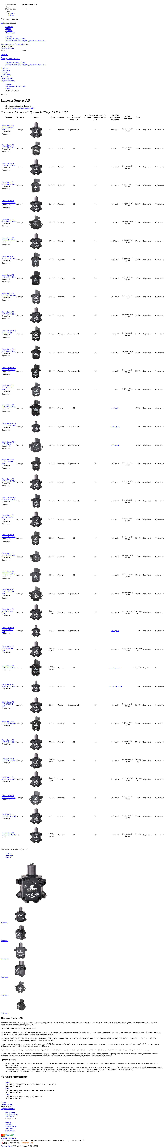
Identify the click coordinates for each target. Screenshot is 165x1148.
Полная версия (6, 1146)
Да (2, 23)
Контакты (9, 27)
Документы (5, 70)
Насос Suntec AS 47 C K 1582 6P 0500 (8, 517)
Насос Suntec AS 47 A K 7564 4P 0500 (8, 704)
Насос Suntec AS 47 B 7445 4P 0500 (8, 741)
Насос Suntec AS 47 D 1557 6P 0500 (9, 815)
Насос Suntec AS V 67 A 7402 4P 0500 (9, 350)
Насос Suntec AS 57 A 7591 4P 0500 (8, 165)
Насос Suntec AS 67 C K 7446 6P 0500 (8, 127)
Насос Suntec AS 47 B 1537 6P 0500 (8, 573)
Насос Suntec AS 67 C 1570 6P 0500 (8, 276)
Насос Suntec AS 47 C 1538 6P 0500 (8, 536)
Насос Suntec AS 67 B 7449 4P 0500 (8, 239)
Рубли (12, 13)
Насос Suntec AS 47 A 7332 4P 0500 (8, 667)
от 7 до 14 (115, 408)
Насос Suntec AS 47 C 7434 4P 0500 (8, 797)
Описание (9, 855)
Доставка (8, 31)
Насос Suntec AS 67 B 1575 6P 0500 (8, 257)
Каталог (8, 37)
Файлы (8, 857)
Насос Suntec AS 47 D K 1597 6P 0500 (8, 387)
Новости (4, 68)
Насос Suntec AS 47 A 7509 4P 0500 (8, 406)
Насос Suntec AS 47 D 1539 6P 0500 (9, 480)
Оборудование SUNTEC (10, 59)
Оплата (8, 29)
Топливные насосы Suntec (15, 39)
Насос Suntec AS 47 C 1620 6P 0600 (8, 778)
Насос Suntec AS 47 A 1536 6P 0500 (8, 146)
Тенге (12, 15)
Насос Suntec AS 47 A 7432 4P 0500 (8, 554)
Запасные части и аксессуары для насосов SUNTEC (25, 41)
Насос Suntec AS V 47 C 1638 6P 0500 (9, 369)
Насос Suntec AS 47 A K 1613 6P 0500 (8, 648)
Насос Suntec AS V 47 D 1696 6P (9, 332)
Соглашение (10, 1130)
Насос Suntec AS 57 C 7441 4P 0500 (8, 202)
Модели (8, 853)
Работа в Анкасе (11, 1114)
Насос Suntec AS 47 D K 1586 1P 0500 (8, 630)
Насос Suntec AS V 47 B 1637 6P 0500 (9, 424)
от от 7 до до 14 (115, 668)
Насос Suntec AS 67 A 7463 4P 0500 (8, 685)
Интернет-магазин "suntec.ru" (12, 44)
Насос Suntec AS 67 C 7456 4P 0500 (8, 313)
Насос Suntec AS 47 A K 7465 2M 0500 (8, 591)
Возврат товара (11, 1126)
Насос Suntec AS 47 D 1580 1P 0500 (9, 834)
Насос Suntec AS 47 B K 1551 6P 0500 (8, 611)
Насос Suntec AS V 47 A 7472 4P (9, 443)
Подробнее (147, 130)
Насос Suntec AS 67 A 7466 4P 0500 (8, 220)
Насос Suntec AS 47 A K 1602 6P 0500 (8, 461)
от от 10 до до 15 (115, 686)
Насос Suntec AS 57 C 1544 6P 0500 (8, 183)
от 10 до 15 (115, 427)
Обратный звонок (8, 48)
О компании (10, 33)
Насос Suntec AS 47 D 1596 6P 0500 (9, 722)
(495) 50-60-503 (7, 79)
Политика (9, 1128)
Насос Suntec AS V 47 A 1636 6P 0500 (9, 499)
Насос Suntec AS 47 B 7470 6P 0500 (8, 760)
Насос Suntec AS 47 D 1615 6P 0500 (9, 294)
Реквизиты (9, 1117)
